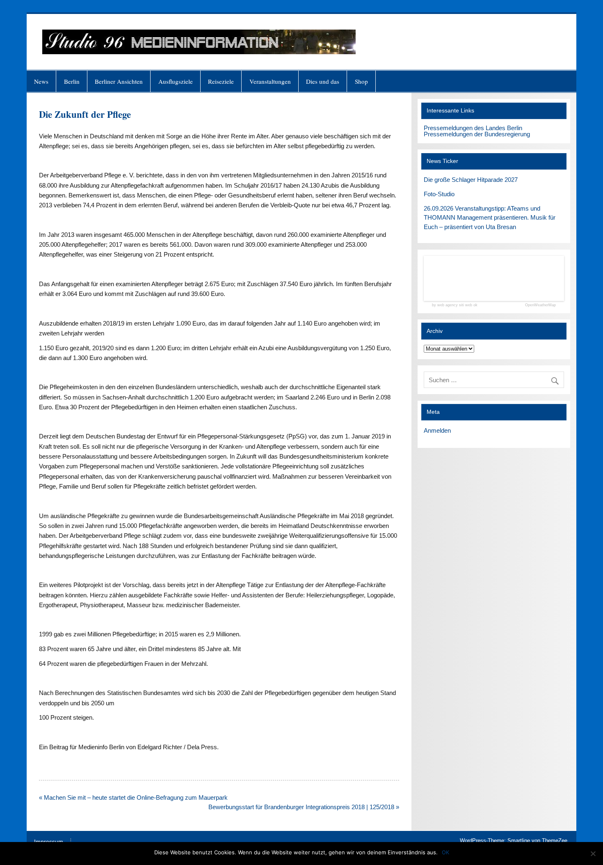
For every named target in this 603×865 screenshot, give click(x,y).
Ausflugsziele (175, 81)
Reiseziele (221, 81)
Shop (361, 81)
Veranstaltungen (270, 81)
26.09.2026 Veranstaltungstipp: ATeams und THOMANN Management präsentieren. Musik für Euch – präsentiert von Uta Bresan (489, 218)
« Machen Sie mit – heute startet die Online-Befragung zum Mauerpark (133, 797)
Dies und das (322, 81)
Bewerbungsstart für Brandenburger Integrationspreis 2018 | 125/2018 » (303, 806)
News (41, 81)
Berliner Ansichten (119, 81)
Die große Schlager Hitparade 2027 (471, 179)
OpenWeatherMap (540, 305)
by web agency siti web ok (454, 305)
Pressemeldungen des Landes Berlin (473, 127)
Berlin (72, 81)
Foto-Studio (439, 193)
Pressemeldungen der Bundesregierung (477, 134)
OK (445, 852)
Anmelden (437, 430)
